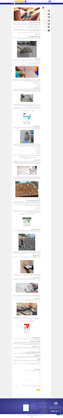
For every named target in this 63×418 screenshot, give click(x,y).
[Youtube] (53, 411)
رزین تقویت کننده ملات (26, 158)
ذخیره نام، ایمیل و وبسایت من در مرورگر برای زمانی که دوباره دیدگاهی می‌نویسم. (31, 385)
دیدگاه (39, 371)
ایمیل (26, 379)
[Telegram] (57, 411)
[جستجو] (25, 1)
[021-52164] (61, 414)
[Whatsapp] (58, 411)
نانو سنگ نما (58, 407)
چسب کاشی (31, 29)
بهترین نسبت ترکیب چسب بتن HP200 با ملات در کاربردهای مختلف (45, 23)
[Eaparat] (55, 411)
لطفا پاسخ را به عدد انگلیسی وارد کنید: (36, 386)
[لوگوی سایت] (49, 1)
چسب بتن (30, 110)
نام (39, 379)
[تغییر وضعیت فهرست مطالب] (39, 34)
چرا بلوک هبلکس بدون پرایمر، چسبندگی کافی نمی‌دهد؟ (45, 27)
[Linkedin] (51, 411)
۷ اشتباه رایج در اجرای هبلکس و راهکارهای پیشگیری (45, 17)
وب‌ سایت (39, 382)
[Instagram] (60, 411)
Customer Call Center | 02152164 (19, 1)
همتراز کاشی (27, 78)
